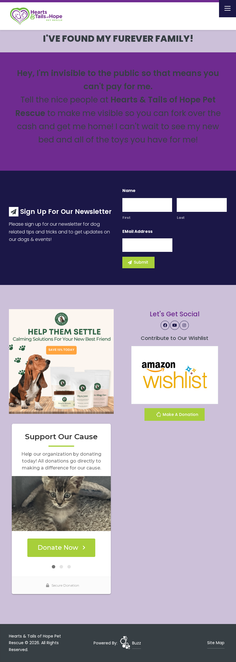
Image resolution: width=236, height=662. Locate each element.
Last (181, 217)
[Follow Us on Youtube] (174, 325)
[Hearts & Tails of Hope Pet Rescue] (40, 16)
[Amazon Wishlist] (174, 374)
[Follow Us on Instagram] (184, 325)
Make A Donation (179, 414)
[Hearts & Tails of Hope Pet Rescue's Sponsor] (61, 361)
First (126, 217)
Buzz (136, 643)
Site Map (215, 643)
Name (129, 190)
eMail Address (137, 231)
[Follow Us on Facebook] (165, 325)
